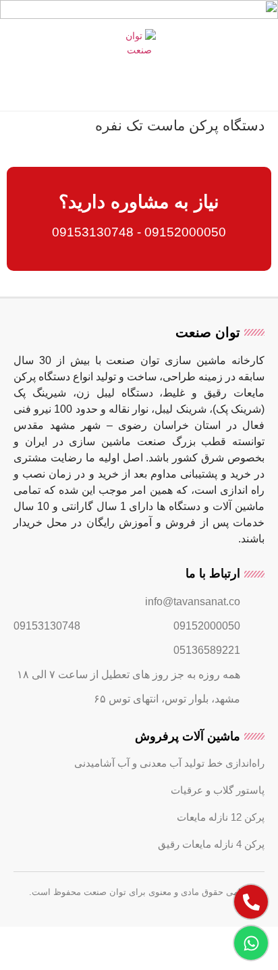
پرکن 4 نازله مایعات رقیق (211, 844)
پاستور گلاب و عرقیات (218, 790)
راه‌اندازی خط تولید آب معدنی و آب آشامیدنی (169, 763)
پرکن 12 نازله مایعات (221, 817)
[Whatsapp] (251, 943)
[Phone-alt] (251, 902)
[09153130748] (94, 626)
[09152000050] (254, 626)
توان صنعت (207, 332)
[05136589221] (254, 650)
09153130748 (46, 626)
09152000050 (206, 626)
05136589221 (206, 650)
